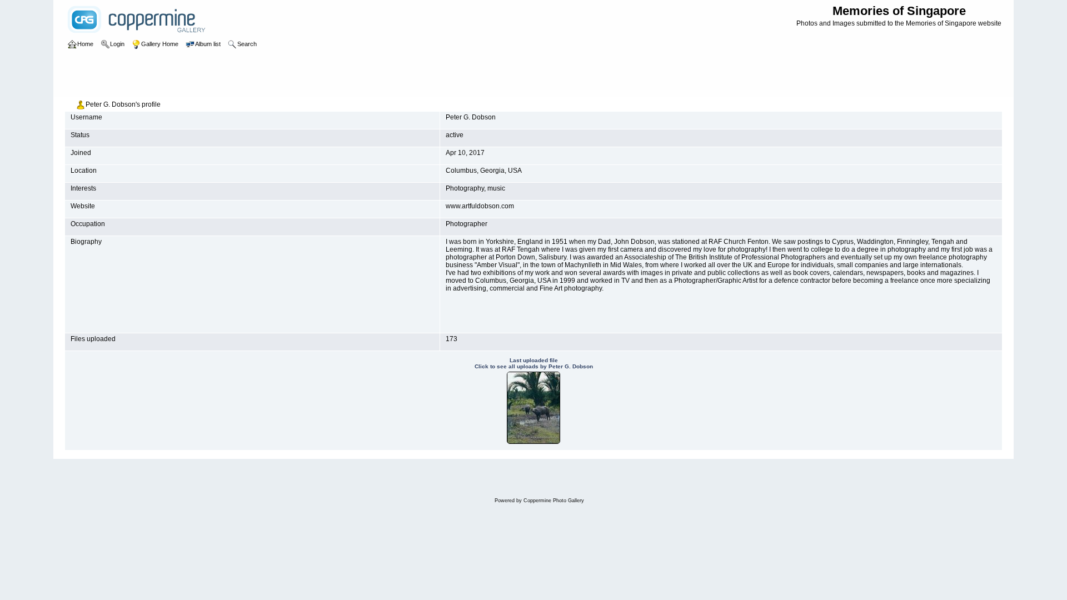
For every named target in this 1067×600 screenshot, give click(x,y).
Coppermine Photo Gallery (553, 500)
